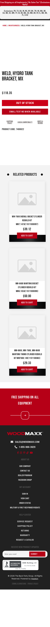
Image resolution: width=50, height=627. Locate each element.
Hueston (34, 579)
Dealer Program (25, 475)
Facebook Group (25, 480)
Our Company (25, 466)
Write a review (40, 122)
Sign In (25, 493)
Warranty (25, 535)
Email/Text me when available (25, 111)
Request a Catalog (25, 540)
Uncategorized (13, 25)
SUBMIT (34, 554)
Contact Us (25, 470)
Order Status (25, 503)
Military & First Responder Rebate (25, 507)
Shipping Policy (10, 122)
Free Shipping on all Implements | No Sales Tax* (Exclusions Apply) (25, 3)
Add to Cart (27, 235)
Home (5, 25)
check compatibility (25, 122)
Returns (25, 530)
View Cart (25, 498)
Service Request (25, 521)
